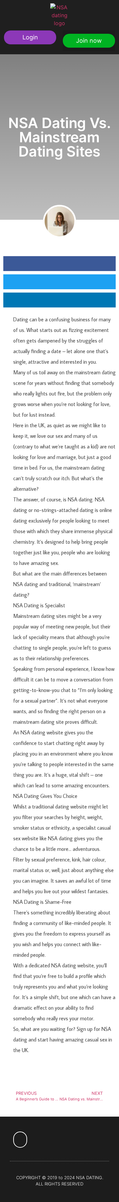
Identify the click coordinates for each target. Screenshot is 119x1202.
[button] (30, 37)
